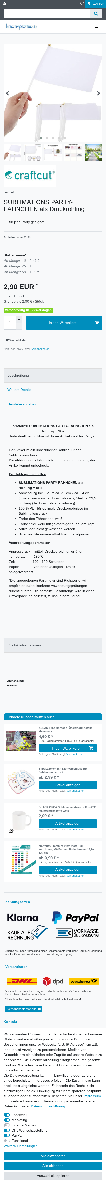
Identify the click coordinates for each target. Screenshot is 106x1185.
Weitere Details (19, 390)
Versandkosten (40, 348)
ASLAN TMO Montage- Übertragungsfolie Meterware (65, 729)
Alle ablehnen (53, 1166)
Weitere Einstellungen (21, 1146)
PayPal (17, 1135)
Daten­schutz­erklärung (48, 1106)
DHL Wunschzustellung (30, 1130)
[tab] (53, 375)
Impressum (92, 1096)
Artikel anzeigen (67, 785)
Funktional (20, 1141)
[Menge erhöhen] (19, 319)
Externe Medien (24, 1125)
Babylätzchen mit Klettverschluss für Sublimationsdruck (63, 770)
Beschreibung (18, 375)
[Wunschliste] (81, 4)
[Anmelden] (5, 4)
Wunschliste (17, 340)
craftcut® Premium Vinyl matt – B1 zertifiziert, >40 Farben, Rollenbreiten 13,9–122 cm (66, 849)
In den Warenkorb (63, 323)
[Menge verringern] (19, 326)
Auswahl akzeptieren (53, 1176)
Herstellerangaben (21, 404)
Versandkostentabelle (21, 1009)
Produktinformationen (24, 645)
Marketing (19, 1120)
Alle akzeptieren (53, 1156)
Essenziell (19, 1115)
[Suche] (96, 13)
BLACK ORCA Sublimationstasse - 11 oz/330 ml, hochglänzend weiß (67, 809)
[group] (21, 741)
